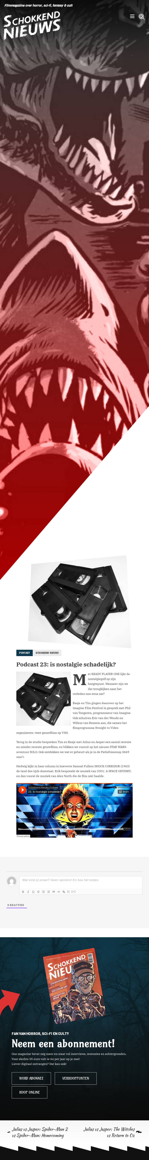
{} (68, 891)
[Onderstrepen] (33, 892)
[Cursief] (28, 892)
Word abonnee (31, 1078)
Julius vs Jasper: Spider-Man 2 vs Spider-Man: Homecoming (40, 1132)
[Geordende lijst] (43, 892)
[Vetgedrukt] (23, 892)
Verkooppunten (75, 1078)
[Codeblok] (58, 892)
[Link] (63, 892)
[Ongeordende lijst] (48, 892)
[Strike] (38, 892)
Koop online (29, 1092)
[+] (74, 891)
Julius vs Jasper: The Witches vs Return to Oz (108, 1132)
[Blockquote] (53, 892)
